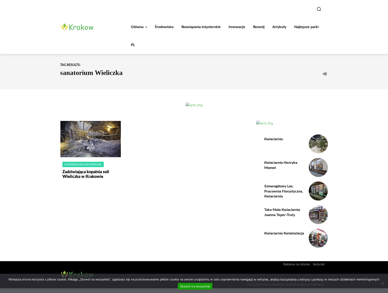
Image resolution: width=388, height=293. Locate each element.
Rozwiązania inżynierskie (83, 164)
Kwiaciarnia (273, 139)
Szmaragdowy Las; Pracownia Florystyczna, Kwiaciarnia (283, 191)
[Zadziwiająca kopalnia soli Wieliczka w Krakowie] (90, 139)
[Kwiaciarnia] (318, 143)
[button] (319, 9)
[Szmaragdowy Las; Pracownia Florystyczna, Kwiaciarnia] (318, 191)
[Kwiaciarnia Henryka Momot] (318, 167)
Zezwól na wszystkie (195, 286)
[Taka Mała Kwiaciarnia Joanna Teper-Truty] (318, 214)
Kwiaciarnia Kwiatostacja (284, 233)
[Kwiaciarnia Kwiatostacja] (318, 238)
